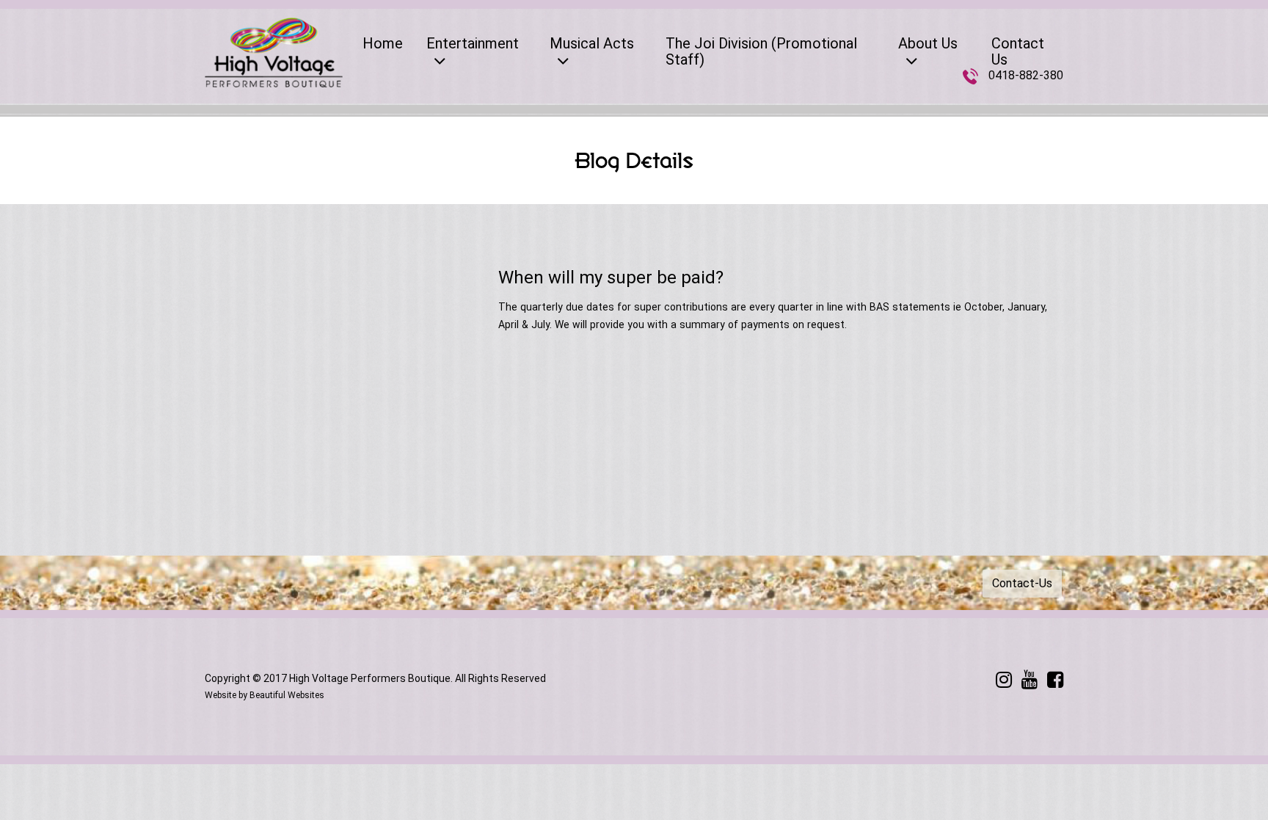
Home (382, 43)
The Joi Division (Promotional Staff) (761, 51)
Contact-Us (1022, 583)
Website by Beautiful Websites (264, 695)
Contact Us (1017, 51)
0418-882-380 (1025, 75)
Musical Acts (592, 43)
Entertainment (472, 43)
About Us (928, 43)
